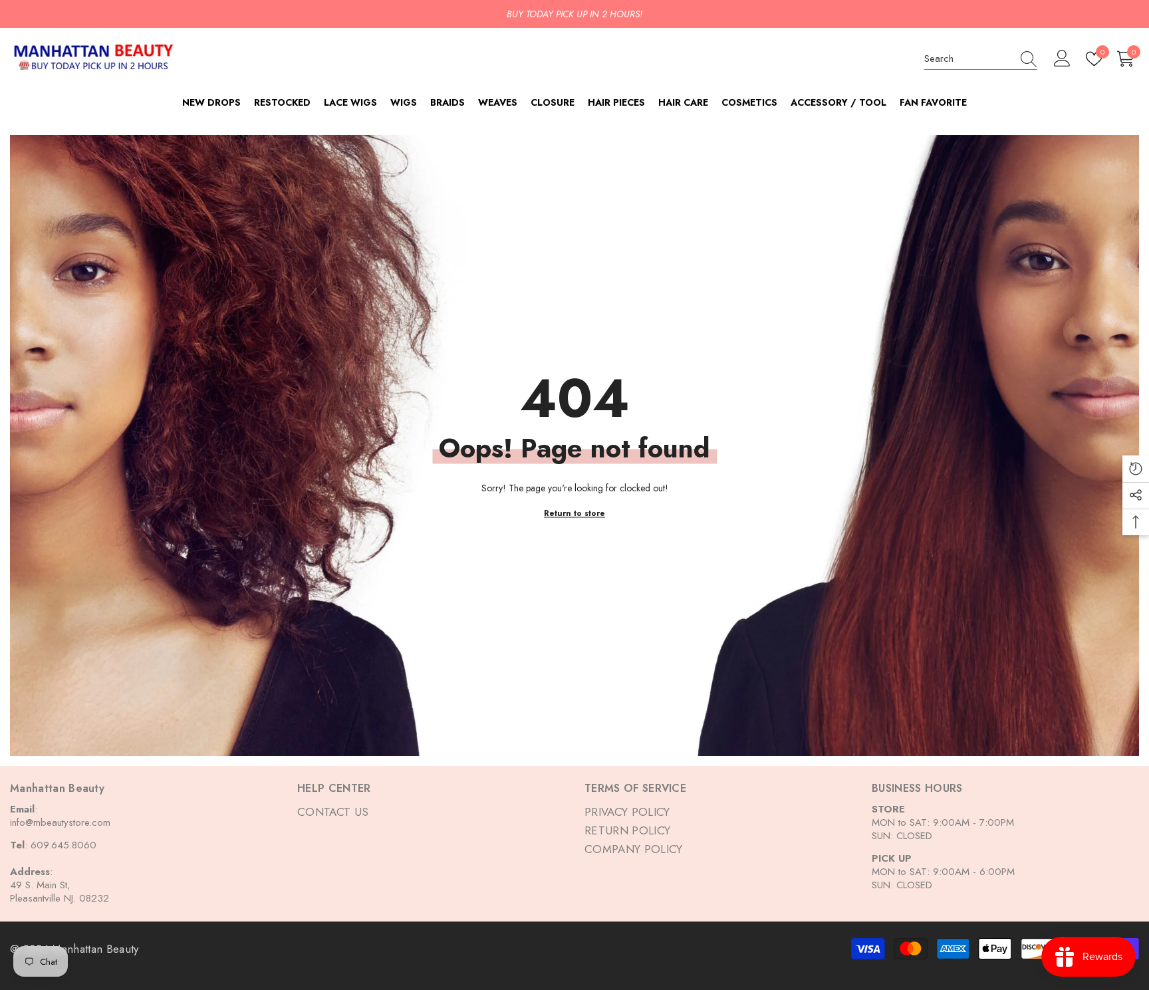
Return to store (574, 513)
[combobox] (968, 58)
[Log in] (1062, 59)
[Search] (980, 59)
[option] (574, 14)
